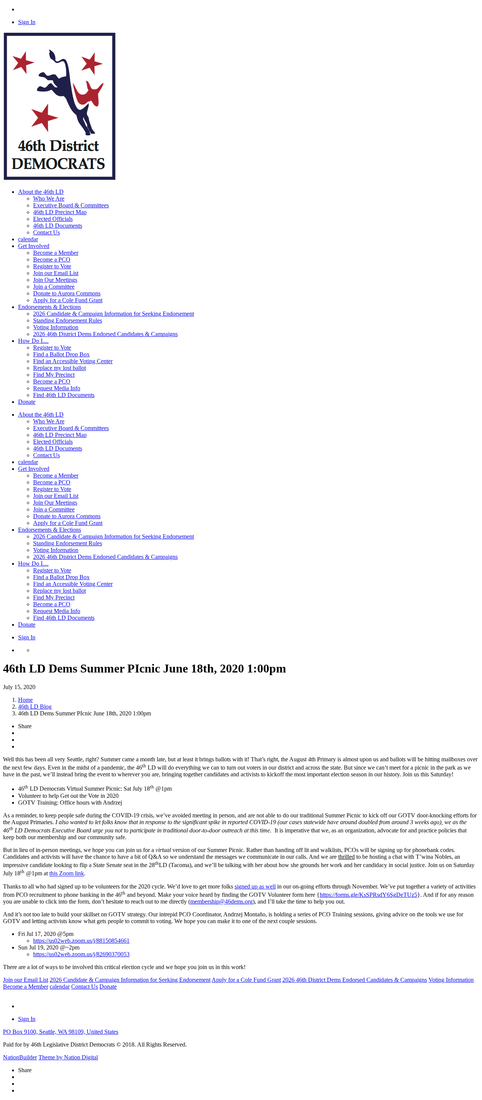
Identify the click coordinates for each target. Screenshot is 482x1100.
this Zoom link (66, 873)
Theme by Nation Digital (68, 1057)
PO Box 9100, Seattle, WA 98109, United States (60, 1031)
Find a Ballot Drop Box (61, 354)
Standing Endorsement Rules (67, 320)
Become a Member (55, 253)
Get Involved (33, 469)
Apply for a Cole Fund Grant (67, 300)
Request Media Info (56, 388)
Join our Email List (55, 273)
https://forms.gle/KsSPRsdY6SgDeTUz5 (368, 895)
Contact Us (46, 232)
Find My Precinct (54, 374)
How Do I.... (33, 563)
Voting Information (55, 327)
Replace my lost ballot (59, 368)
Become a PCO (51, 259)
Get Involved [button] (33, 246)
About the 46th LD (41, 414)
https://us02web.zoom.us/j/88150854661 (81, 940)
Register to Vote (52, 266)
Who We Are (48, 198)
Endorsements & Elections (49, 529)
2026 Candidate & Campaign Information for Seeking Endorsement (113, 313)
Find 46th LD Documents (64, 395)
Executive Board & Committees (71, 205)
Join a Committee (54, 286)
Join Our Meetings (55, 280)
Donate (26, 402)
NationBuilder (20, 1057)
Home (25, 700)
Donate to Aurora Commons (67, 293)
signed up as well (255, 886)
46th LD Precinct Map (60, 212)
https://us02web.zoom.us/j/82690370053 (81, 954)
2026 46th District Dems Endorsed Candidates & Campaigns (105, 334)
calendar (28, 239)
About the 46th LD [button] (41, 192)
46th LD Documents (57, 225)
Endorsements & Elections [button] (49, 307)
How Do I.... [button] (33, 341)
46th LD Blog (35, 706)
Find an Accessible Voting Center (73, 361)
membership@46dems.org (221, 901)
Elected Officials (53, 219)
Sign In (26, 22)
